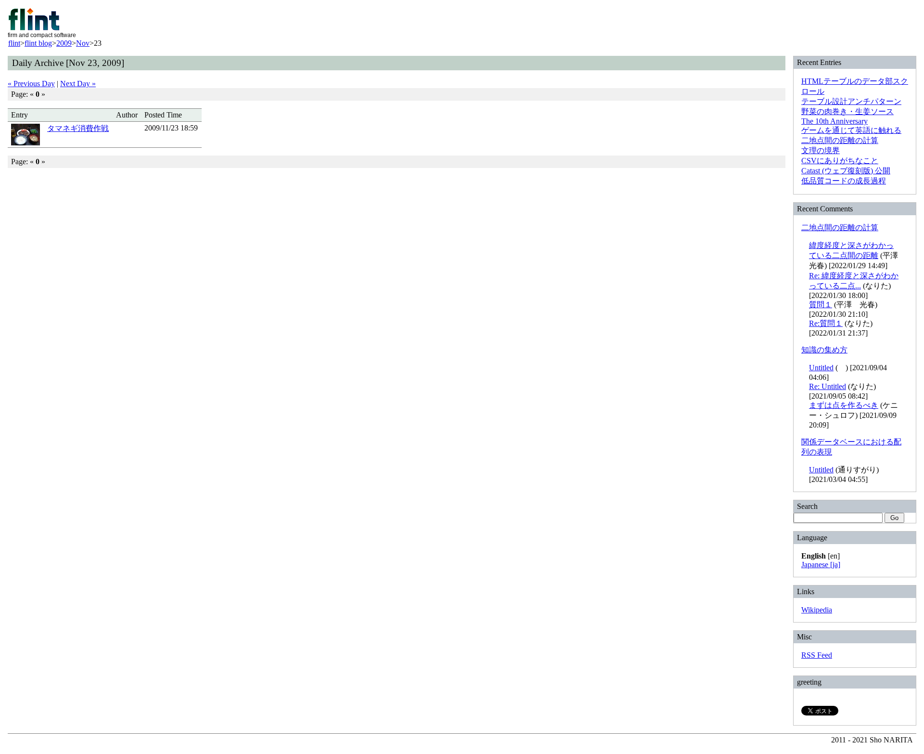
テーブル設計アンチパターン (851, 101)
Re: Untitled (827, 386)
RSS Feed (816, 655)
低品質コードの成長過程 (843, 181)
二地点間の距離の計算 (839, 140)
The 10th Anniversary (834, 121)
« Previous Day (31, 83)
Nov (83, 43)
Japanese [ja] (820, 564)
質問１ (820, 304)
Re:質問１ (826, 323)
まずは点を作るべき (843, 405)
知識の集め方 (824, 350)
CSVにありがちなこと (839, 160)
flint (14, 43)
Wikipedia (816, 610)
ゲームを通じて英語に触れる (851, 130)
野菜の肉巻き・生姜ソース (847, 111)
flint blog (38, 43)
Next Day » (78, 83)
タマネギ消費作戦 (78, 128)
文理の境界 (820, 150)
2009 (64, 43)
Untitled (821, 368)
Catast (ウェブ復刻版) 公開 (845, 171)
